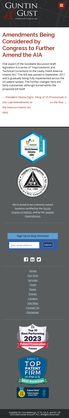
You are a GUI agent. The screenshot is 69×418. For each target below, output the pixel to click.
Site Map (32, 303)
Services (33, 280)
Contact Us (32, 307)
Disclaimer (32, 312)
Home (32, 271)
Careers (33, 298)
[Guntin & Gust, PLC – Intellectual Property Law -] (21, 11)
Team (32, 284)
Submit (48, 244)
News (32, 289)
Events (33, 294)
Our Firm (32, 275)
